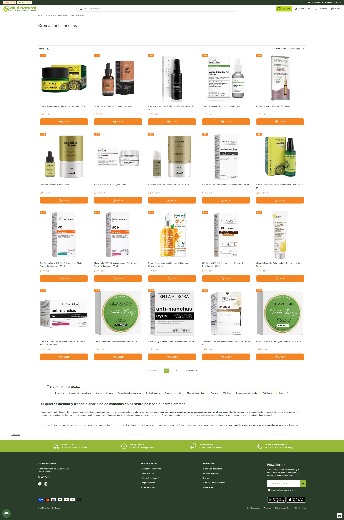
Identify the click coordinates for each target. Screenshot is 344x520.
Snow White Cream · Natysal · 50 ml (110, 185)
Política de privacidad (282, 508)
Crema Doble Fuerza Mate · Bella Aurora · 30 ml (115, 341)
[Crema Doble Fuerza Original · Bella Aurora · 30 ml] (280, 313)
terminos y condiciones (287, 490)
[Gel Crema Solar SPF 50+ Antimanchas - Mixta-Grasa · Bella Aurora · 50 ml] (64, 235)
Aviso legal (267, 508)
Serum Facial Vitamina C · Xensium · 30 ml (113, 106)
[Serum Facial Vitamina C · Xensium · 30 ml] (118, 78)
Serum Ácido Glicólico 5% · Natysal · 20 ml (221, 106)
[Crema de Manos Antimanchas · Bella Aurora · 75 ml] (226, 157)
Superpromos (10, 2)
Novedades (208, 487)
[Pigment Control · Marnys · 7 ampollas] (280, 78)
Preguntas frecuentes (212, 469)
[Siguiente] (288, 393)
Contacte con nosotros (151, 469)
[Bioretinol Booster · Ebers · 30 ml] (64, 157)
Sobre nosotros (147, 473)
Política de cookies (300, 508)
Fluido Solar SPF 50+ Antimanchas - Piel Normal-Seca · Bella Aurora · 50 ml (116, 264)
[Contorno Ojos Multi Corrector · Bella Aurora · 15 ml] (172, 313)
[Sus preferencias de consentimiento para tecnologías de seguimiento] (339, 515)
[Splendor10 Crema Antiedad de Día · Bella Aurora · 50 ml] (226, 313)
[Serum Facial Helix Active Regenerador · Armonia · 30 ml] (280, 157)
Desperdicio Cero (24, 2)
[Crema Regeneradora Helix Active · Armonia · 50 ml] (64, 78)
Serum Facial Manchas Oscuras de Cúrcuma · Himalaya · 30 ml (169, 264)
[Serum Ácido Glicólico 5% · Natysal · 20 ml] (226, 78)
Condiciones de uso (253, 508)
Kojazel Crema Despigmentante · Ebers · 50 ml (169, 185)
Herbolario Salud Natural (51, 508)
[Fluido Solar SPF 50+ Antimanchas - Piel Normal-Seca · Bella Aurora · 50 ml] (118, 235)
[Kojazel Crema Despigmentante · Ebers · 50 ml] (172, 157)
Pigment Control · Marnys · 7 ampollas (273, 106)
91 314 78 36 (44, 477)
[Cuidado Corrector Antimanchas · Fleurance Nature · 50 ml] (280, 235)
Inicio (40, 15)
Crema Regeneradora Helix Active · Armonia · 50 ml (63, 106)
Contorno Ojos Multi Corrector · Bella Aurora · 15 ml (171, 341)
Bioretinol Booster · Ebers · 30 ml (54, 185)
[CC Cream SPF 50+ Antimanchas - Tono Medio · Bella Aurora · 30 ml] (226, 235)
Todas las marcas (149, 487)
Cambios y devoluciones (214, 482)
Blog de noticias (148, 482)
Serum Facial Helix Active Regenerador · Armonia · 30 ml (280, 186)
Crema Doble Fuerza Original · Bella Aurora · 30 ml (278, 341)
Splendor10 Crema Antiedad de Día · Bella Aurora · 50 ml (226, 343)
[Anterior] (49, 393)
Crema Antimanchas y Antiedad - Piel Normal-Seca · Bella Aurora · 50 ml (63, 343)
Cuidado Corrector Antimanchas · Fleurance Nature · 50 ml (279, 264)
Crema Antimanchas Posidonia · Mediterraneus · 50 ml (171, 108)
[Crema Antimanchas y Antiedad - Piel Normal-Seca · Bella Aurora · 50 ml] (64, 313)
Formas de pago (210, 473)
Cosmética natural (50, 15)
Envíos (206, 478)
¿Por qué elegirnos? (150, 478)
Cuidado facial (62, 15)
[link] (152, 370)
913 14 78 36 (310, 2)
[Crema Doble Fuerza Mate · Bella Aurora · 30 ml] (118, 313)
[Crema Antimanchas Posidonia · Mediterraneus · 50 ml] (172, 78)
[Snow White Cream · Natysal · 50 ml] (118, 157)
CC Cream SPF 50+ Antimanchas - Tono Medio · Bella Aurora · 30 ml (223, 264)
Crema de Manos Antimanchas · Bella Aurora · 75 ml (225, 185)
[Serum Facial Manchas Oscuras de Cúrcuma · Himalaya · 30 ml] (172, 235)
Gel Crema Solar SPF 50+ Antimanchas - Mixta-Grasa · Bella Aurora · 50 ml (61, 264)
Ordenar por (280, 49)
